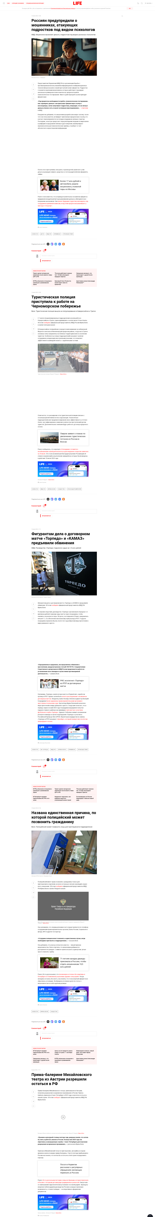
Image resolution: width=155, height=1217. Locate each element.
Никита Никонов (43, 1039)
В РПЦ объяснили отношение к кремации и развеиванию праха (42, 282)
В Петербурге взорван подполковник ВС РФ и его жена (41, 798)
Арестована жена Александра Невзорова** (85, 282)
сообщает (57, 1132)
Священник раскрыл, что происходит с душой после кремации (84, 275)
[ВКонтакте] (59, 244)
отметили (84, 108)
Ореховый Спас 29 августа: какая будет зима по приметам (63, 282)
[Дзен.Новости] (48, 244)
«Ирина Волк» (63, 374)
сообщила (47, 323)
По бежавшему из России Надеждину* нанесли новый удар (85, 798)
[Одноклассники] (63, 244)
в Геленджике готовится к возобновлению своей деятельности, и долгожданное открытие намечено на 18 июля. (63, 451)
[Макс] (52, 244)
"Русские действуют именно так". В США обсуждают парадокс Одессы (63, 275)
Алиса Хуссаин (42, 482)
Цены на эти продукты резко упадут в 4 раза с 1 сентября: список (63, 1087)
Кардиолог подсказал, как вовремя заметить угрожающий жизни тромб (63, 798)
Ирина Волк (46, 923)
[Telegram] (55, 244)
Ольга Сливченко (43, 227)
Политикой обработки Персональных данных (63, 8)
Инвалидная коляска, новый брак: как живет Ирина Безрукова (85, 1087)
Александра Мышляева (44, 742)
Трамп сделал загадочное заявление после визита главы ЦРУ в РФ (42, 275)
